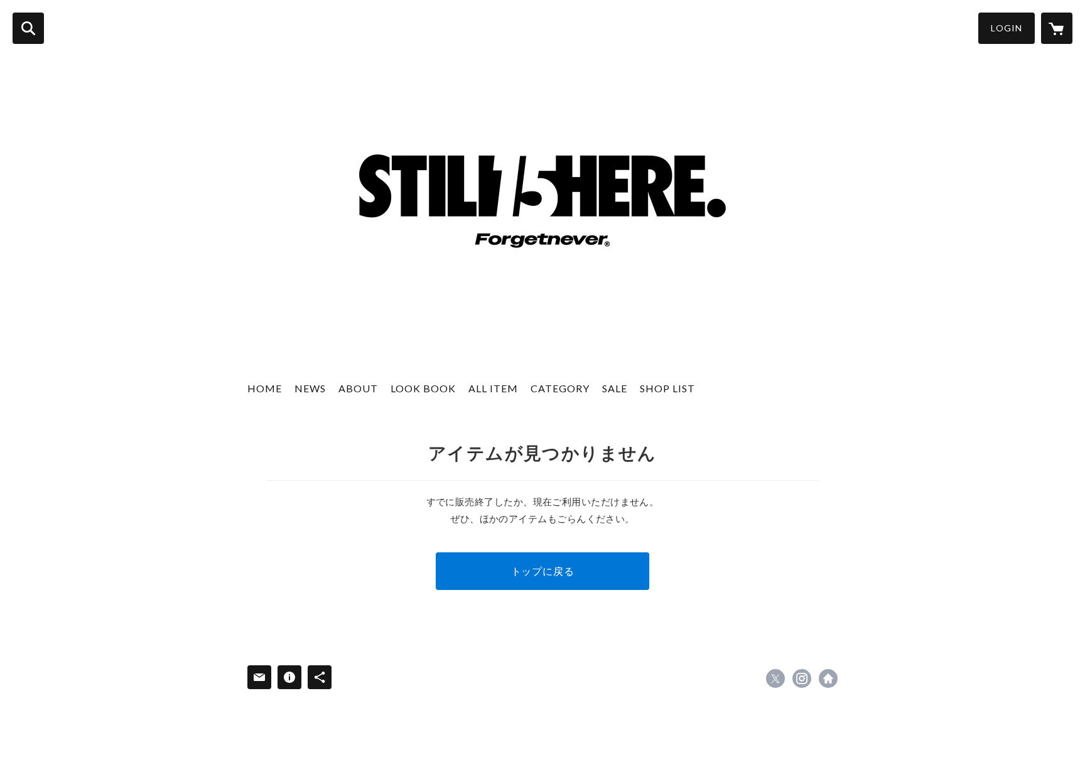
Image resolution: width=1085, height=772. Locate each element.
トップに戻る (543, 571)
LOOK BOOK (423, 388)
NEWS (310, 388)
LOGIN (1006, 28)
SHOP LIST (667, 388)
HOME (264, 388)
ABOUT (358, 388)
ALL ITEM (493, 388)
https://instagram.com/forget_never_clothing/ (801, 678)
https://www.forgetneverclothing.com (828, 678)
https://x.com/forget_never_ (775, 678)
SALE (614, 388)
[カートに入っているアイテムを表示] (1056, 28)
